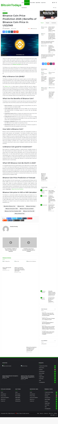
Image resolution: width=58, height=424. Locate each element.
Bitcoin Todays (19, 413)
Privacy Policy (3, 395)
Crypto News (43, 2)
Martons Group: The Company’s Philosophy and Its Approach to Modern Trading (51, 36)
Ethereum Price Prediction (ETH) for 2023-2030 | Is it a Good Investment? (48, 56)
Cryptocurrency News (43, 365)
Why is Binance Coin (19, 213)
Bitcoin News (27, 2)
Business (41, 369)
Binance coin (7, 86)
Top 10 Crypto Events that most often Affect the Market (52, 94)
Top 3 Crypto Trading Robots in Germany (51, 191)
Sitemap (55, 413)
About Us (41, 413)
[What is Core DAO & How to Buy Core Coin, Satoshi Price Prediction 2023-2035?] (20, 264)
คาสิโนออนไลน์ (43, 343)
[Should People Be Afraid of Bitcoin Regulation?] (44, 299)
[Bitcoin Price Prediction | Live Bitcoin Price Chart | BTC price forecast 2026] (32, 303)
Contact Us (3, 401)
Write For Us (3, 399)
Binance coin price (17, 64)
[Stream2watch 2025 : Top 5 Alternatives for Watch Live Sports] (44, 247)
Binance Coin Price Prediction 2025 (13, 211)
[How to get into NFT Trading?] (8, 264)
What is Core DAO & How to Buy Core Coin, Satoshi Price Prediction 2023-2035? (20, 269)
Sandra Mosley (7, 28)
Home (23, 2)
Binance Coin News (31, 206)
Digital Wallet (38, 2)
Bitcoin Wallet (32, 2)
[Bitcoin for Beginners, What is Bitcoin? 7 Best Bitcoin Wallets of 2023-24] (44, 130)
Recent (42, 22)
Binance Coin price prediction (27, 208)
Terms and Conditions (5, 397)
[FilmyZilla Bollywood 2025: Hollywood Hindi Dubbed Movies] (44, 293)
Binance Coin (21, 206)
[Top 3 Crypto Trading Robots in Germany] (44, 192)
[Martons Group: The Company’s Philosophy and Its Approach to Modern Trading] (44, 35)
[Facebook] (4, 32)
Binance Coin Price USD (29, 211)
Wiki (40, 380)
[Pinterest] (14, 32)
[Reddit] (17, 32)
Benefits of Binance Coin (9, 206)
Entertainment (24, 7)
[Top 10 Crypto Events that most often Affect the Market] (52, 89)
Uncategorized (42, 382)
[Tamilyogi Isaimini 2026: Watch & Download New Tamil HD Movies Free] (44, 47)
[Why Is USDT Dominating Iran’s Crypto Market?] (44, 74)
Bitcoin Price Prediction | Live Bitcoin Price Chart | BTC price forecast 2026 (32, 349)
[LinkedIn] (9, 32)
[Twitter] (6, 32)
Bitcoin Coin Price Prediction (17, 189)
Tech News (41, 378)
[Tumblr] (12, 32)
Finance (46, 401)
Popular (47, 22)
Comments (54, 22)
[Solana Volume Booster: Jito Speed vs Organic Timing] (44, 28)
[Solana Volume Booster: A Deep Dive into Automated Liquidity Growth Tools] (52, 74)
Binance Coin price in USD (12, 208)
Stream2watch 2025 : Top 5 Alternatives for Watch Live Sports (51, 207)
